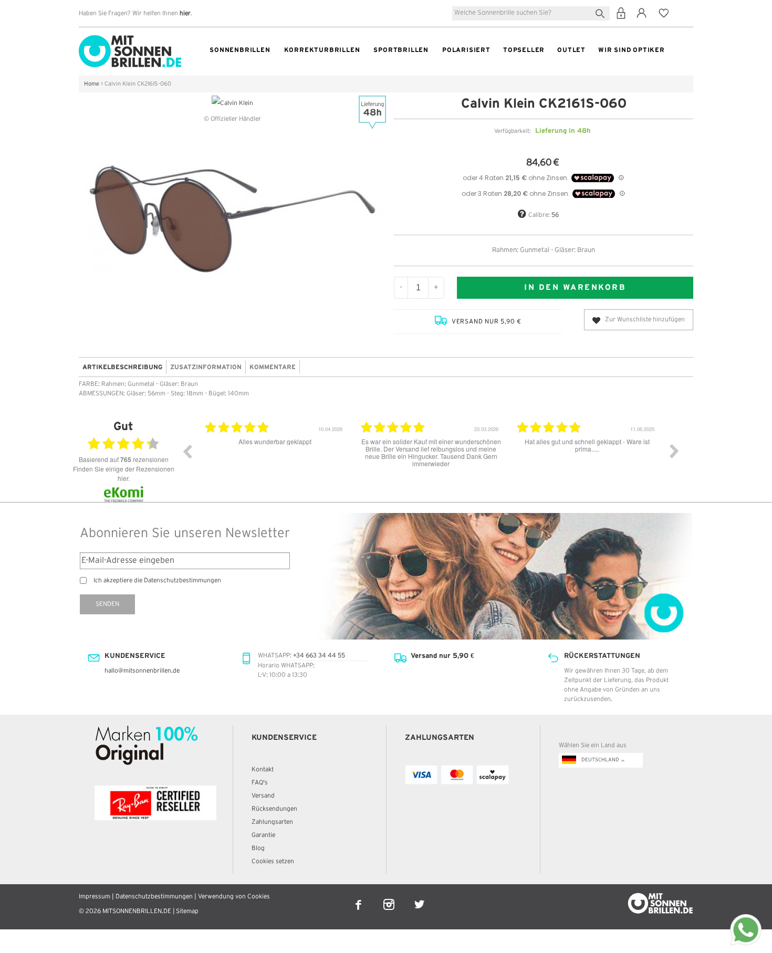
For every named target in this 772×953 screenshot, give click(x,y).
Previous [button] (187, 451)
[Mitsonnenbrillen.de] (130, 40)
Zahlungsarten (272, 822)
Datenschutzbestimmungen (154, 896)
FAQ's (260, 783)
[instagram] (390, 897)
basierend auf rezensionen (124, 459)
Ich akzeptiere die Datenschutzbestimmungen (157, 580)
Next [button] (674, 451)
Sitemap (187, 911)
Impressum (94, 896)
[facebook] (359, 897)
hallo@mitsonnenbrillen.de (142, 671)
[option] (298, 459)
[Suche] (602, 12)
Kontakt (263, 769)
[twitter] (419, 897)
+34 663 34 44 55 (319, 655)
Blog (258, 848)
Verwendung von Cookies (234, 896)
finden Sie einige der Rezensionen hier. (123, 473)
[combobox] (531, 13)
